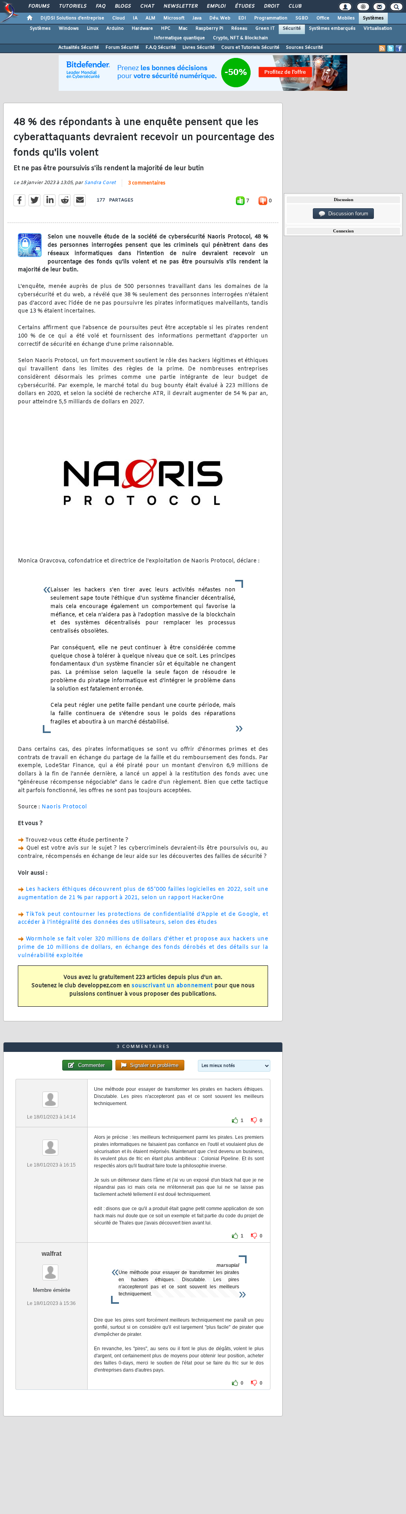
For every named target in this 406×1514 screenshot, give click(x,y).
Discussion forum (346, 214)
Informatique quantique (179, 38)
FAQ (100, 6)
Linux (92, 28)
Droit (271, 6)
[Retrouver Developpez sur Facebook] (399, 48)
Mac (183, 28)
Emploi (216, 6)
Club (294, 6)
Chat (147, 6)
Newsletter (180, 6)
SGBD (301, 18)
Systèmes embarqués (332, 28)
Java (196, 18)
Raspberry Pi (209, 28)
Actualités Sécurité (78, 47)
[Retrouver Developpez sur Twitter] (390, 48)
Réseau (239, 28)
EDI (242, 18)
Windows (69, 28)
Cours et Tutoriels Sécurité (250, 47)
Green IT (265, 28)
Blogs (122, 6)
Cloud (118, 18)
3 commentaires (146, 183)
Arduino (115, 28)
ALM (150, 18)
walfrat (51, 1253)
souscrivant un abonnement (172, 986)
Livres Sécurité (198, 47)
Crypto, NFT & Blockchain (240, 38)
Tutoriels (72, 6)
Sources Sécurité (304, 47)
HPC (165, 28)
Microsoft (173, 18)
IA (135, 18)
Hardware (142, 28)
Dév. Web (219, 18)
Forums (38, 6)
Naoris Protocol (64, 807)
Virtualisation (378, 28)
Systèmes (373, 18)
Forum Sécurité (122, 47)
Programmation (270, 18)
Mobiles (346, 18)
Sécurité (292, 28)
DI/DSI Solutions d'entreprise (72, 18)
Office (322, 18)
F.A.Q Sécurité (161, 47)
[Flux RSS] (382, 48)
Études (244, 6)
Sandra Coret (100, 183)
